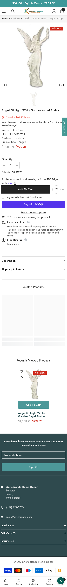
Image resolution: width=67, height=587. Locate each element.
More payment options (33, 212)
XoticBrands (19, 130)
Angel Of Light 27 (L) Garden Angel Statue (31, 415)
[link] (56, 189)
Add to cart (26, 189)
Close (64, 3)
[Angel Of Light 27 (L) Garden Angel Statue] (33, 383)
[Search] (13, 11)
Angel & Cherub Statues (34, 18)
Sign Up (33, 467)
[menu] (4, 11)
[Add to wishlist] (21, 371)
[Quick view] (21, 377)
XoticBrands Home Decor (38, 562)
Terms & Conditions (31, 197)
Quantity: (7, 159)
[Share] (62, 190)
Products (15, 18)
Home (4, 18)
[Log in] (54, 11)
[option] (33, 56)
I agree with (12, 197)
